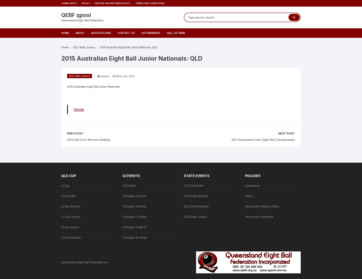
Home (65, 33)
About (80, 33)
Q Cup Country (70, 217)
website (104, 76)
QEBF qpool (76, 15)
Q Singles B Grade (134, 206)
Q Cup (65, 185)
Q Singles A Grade (134, 196)
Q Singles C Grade (134, 217)
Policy (86, 3)
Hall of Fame (176, 33)
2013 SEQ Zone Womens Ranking (88, 139)
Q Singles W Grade (135, 237)
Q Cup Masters (71, 237)
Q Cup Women (70, 206)
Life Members (150, 33)
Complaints (69, 3)
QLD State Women (196, 196)
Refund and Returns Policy (113, 3)
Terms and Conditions (150, 3)
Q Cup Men (68, 196)
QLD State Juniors (79, 75)
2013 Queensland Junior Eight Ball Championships (263, 139)
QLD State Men (194, 185)
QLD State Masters (196, 206)
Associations (101, 33)
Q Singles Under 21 (134, 227)
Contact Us (126, 33)
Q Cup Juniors (70, 227)
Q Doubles (129, 185)
